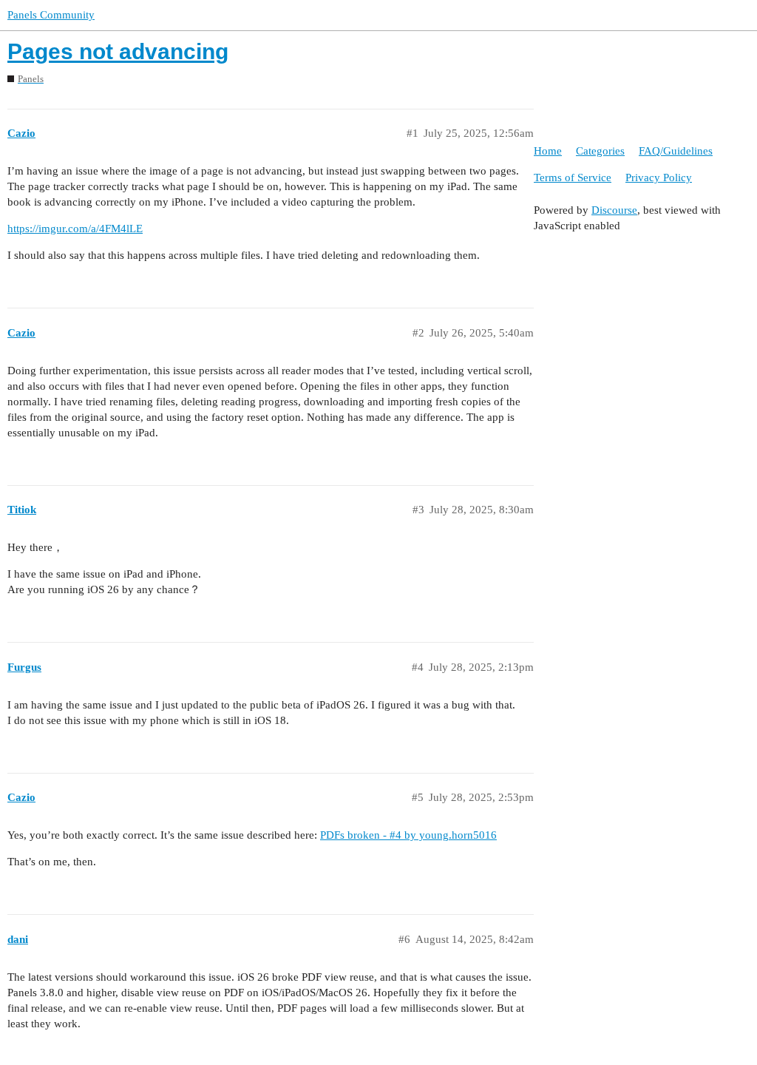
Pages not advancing (117, 51)
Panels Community (51, 15)
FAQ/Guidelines (676, 151)
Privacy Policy (658, 177)
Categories (600, 151)
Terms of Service (572, 177)
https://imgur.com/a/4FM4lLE (75, 228)
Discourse (614, 210)
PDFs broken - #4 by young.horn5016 (408, 835)
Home (548, 151)
